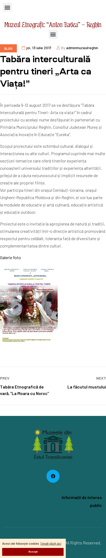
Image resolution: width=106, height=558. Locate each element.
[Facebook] (53, 476)
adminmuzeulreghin (82, 47)
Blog (8, 48)
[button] (7, 7)
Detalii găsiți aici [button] (50, 543)
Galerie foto (10, 257)
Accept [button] (33, 551)
